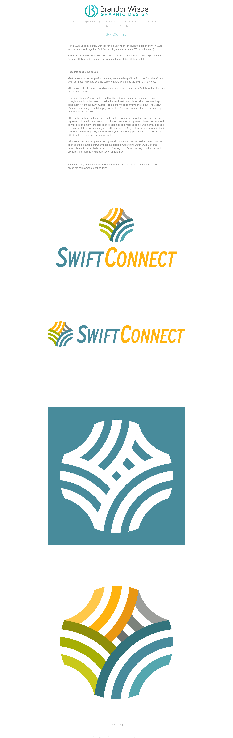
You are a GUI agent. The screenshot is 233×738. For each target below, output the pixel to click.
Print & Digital (112, 22)
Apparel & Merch (132, 22)
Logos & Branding (92, 22)
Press (75, 22)
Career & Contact (153, 22)
